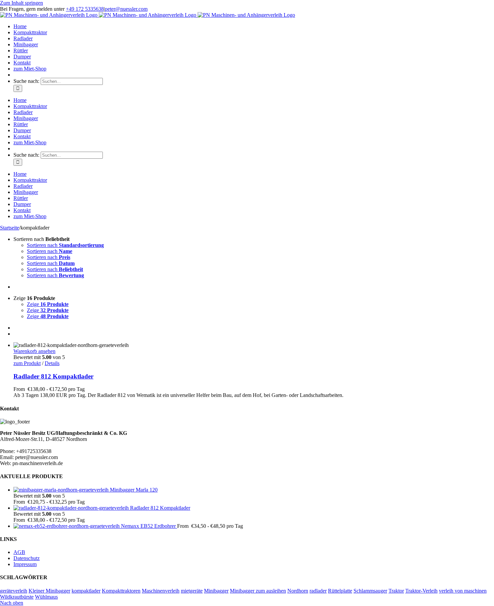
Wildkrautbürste (17, 597)
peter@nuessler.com (126, 9)
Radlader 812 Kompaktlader (53, 376)
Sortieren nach (65, 245)
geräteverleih (13, 591)
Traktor (396, 591)
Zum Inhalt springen (21, 3)
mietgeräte (192, 591)
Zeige (48, 304)
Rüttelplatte (340, 591)
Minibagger (216, 591)
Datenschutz (26, 558)
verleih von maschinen (463, 591)
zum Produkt (27, 363)
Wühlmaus (46, 597)
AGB (19, 552)
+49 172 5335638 (85, 9)
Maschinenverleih (160, 591)
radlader (318, 591)
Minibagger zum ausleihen (258, 591)
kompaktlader (86, 591)
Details (52, 363)
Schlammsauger (370, 591)
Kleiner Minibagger (49, 591)
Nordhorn (297, 591)
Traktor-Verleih (421, 591)
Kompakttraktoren (121, 591)
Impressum (25, 564)
